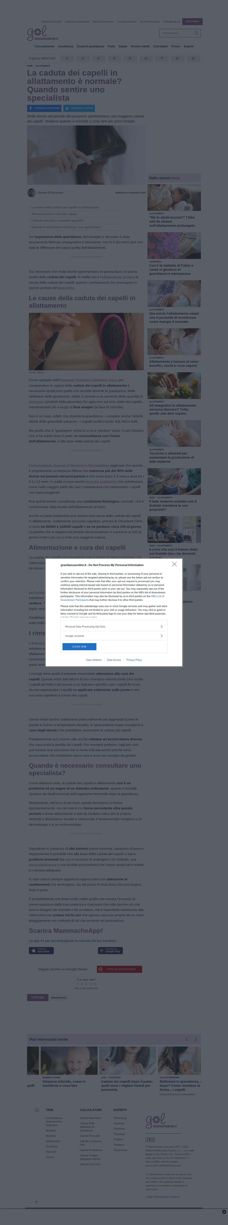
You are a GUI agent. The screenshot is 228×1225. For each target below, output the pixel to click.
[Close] (175, 565)
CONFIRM (79, 646)
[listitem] (114, 626)
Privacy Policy (134, 659)
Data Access (114, 659)
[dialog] (114, 612)
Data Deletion (94, 659)
